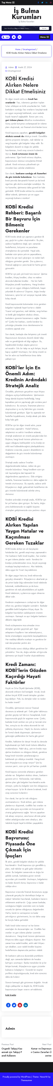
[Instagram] (50, 2)
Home (17, 49)
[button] (8, 2)
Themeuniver (26, 1080)
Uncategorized (29, 49)
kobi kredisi (10, 995)
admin (10, 1028)
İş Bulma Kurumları (26, 14)
